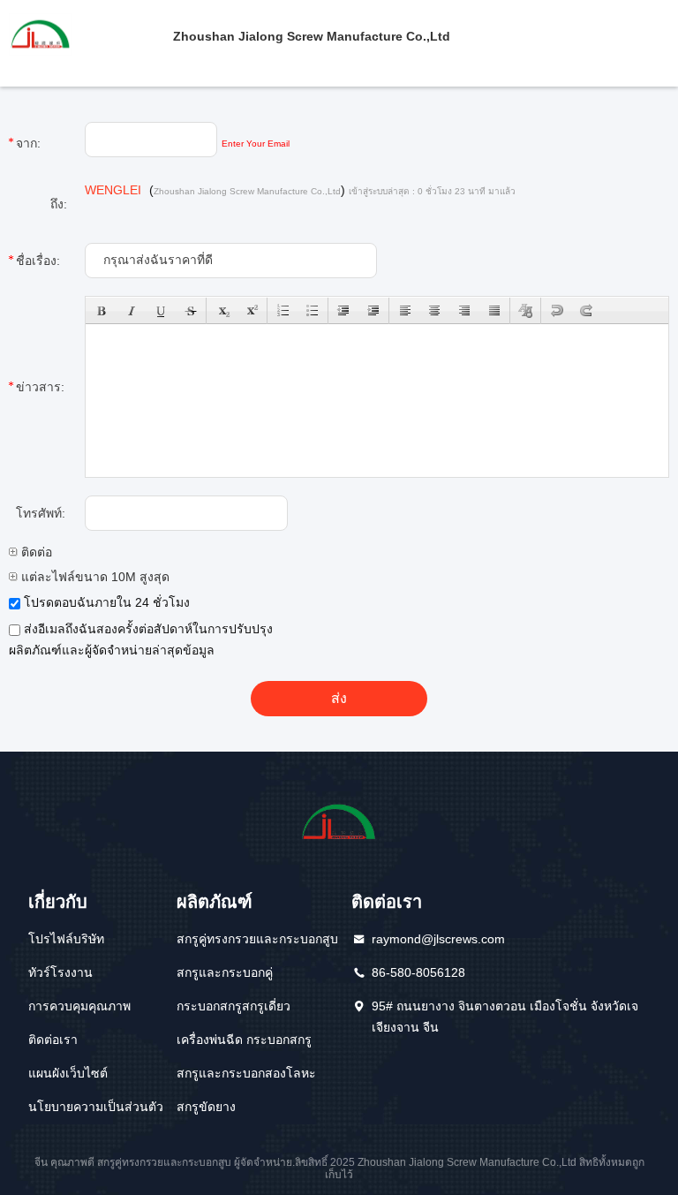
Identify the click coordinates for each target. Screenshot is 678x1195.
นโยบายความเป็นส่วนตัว (95, 1107)
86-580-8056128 (418, 972)
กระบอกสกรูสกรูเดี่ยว (233, 1006)
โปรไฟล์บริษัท (66, 939)
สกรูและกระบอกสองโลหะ (246, 1073)
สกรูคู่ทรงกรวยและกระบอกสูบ (257, 939)
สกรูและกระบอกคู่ (225, 972)
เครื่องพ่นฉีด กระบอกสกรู (244, 1039)
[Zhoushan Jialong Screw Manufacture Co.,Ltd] (86, 33)
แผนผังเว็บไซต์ (68, 1073)
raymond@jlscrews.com (438, 939)
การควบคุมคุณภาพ (79, 1006)
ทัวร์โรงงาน (60, 972)
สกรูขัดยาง (206, 1107)
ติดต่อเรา (53, 1039)
